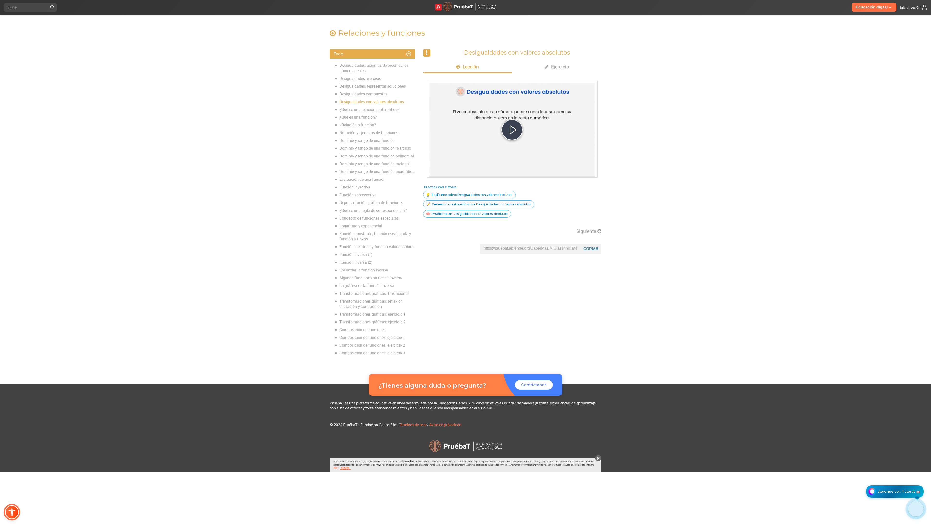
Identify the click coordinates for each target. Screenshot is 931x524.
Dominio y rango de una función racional (374, 163)
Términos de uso (412, 424)
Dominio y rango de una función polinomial (376, 156)
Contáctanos (534, 385)
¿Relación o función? (357, 125)
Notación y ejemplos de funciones (368, 132)
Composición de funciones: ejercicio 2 (372, 345)
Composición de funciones (362, 329)
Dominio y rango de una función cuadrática (377, 171)
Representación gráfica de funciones (371, 202)
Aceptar (345, 467)
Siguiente (586, 231)
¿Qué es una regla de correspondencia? (373, 210)
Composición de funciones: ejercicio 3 (372, 353)
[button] (12, 512)
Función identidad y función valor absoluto (376, 246)
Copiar (591, 249)
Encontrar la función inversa (363, 270)
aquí (335, 467)
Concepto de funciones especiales (369, 218)
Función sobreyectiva (358, 194)
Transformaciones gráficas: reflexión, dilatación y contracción (371, 303)
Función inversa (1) (355, 254)
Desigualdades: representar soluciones (372, 86)
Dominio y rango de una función (367, 140)
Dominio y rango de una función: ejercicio (375, 148)
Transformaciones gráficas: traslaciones (374, 293)
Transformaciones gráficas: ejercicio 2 (372, 322)
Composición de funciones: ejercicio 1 (372, 337)
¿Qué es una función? (358, 117)
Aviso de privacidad (445, 424)
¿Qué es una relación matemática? (369, 109)
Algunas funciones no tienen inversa (370, 277)
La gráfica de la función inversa (366, 285)
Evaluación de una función (362, 179)
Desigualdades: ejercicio (360, 78)
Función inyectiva (354, 187)
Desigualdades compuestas (363, 94)
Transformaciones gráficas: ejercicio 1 (372, 314)
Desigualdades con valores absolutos (371, 101)
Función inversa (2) (355, 262)
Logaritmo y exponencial (360, 226)
